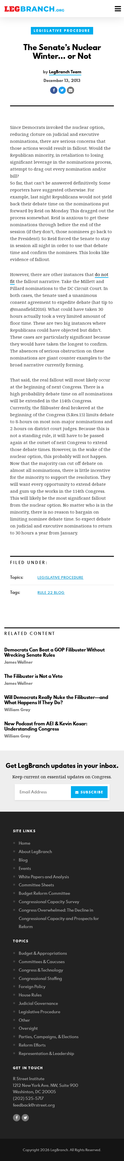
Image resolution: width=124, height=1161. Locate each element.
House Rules (30, 995)
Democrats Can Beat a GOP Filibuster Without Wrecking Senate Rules (54, 652)
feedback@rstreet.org (34, 1105)
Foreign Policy (32, 986)
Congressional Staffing (40, 978)
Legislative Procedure (62, 30)
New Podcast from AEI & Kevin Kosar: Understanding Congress (45, 726)
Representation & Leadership (46, 1053)
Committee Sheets (36, 885)
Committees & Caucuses (42, 961)
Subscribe (91, 792)
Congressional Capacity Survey (49, 901)
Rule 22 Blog (51, 592)
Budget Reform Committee (44, 893)
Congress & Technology (41, 970)
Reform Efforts (32, 1045)
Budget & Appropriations (43, 953)
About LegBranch (35, 851)
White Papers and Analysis (44, 876)
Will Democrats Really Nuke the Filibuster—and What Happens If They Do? (56, 700)
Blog (23, 860)
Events (25, 868)
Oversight (28, 1028)
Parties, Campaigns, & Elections (48, 1036)
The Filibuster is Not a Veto (33, 676)
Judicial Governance (38, 1003)
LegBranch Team (65, 72)
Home (24, 843)
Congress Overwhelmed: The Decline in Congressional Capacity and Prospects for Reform (59, 918)
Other (24, 1020)
